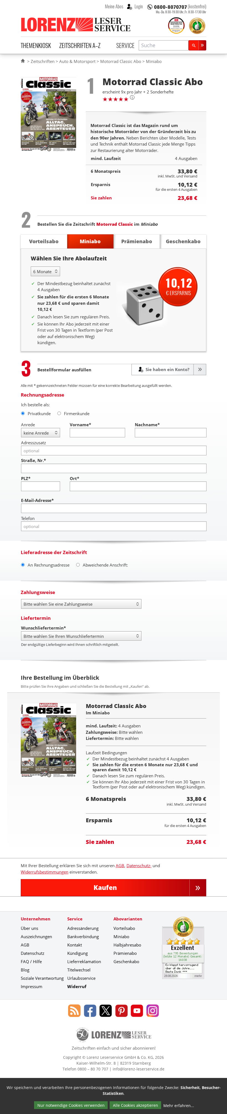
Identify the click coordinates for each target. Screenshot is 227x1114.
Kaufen (105, 887)
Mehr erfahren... (178, 1105)
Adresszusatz (33, 442)
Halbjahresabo (127, 945)
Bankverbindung (83, 936)
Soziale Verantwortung (42, 978)
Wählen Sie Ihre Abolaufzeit (69, 258)
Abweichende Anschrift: (105, 565)
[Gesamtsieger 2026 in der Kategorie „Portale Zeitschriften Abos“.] (176, 26)
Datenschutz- (139, 865)
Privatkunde (39, 413)
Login (138, 6)
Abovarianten (128, 919)
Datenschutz (32, 953)
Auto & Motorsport (77, 61)
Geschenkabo (126, 961)
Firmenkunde (76, 413)
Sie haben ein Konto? (167, 369)
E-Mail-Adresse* (37, 500)
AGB (120, 865)
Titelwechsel (79, 970)
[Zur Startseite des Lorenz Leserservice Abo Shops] (76, 24)
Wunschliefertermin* (43, 628)
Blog (25, 970)
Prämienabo (125, 953)
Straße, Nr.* (33, 460)
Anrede (28, 424)
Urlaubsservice (81, 978)
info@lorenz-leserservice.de (138, 1069)
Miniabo (121, 936)
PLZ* (25, 478)
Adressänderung (83, 928)
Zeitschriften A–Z (79, 45)
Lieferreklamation (84, 961)
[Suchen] (197, 45)
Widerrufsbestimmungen (44, 872)
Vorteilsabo (124, 928)
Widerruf (76, 986)
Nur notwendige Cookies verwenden (71, 1105)
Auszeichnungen (36, 936)
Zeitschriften (43, 61)
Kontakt (74, 945)
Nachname (147, 424)
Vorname (80, 424)
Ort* (74, 478)
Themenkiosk (36, 45)
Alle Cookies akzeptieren (135, 1105)
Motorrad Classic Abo (120, 61)
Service (125, 45)
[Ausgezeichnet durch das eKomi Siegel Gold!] (197, 26)
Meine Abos (114, 6)
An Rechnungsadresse (48, 565)
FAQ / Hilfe (31, 961)
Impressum (31, 986)
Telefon (28, 518)
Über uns (29, 928)
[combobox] (164, 45)
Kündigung (77, 953)
